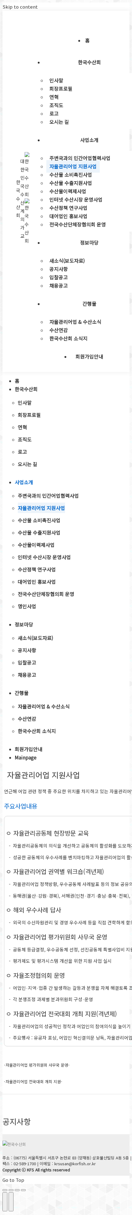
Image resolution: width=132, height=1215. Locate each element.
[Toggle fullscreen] (17, 1190)
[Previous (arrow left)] (4, 1201)
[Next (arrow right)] (11, 1201)
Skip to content (20, 6)
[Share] (11, 1190)
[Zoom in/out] (23, 1190)
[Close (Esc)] (4, 1190)
